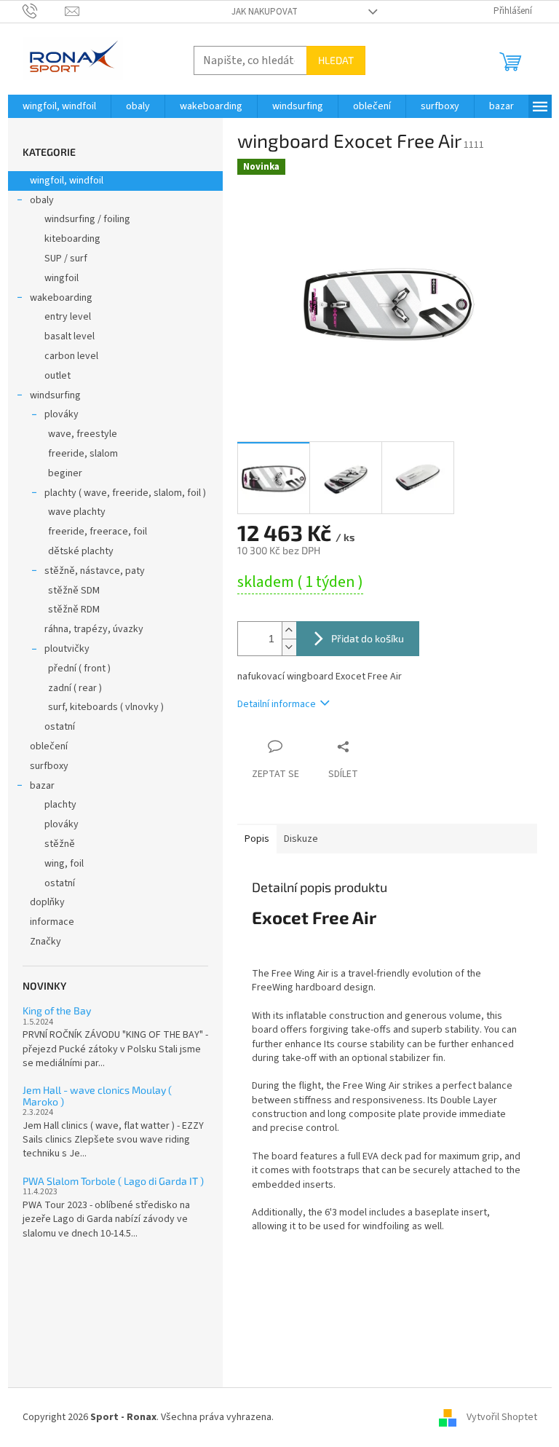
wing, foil (64, 863)
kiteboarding (72, 239)
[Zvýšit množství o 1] (289, 630)
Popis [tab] (257, 839)
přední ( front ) (79, 668)
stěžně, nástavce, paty (94, 571)
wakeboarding (61, 298)
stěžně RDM (74, 609)
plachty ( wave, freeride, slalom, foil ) (125, 493)
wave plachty (77, 512)
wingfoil (61, 278)
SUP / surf (65, 258)
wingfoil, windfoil (66, 180)
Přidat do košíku (367, 638)
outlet (57, 375)
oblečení (49, 746)
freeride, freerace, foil (97, 531)
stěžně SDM (74, 590)
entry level (67, 316)
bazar (42, 785)
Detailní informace (276, 704)
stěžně (59, 844)
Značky (45, 941)
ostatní (59, 726)
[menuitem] (59, 106)
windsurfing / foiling (87, 219)
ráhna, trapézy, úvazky (93, 629)
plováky (61, 414)
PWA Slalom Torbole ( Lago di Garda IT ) (113, 1180)
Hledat (336, 60)
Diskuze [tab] (301, 839)
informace (52, 922)
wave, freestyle (82, 434)
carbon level (71, 356)
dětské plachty (81, 551)
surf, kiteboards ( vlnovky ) (106, 707)
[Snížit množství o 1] (289, 647)
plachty (60, 804)
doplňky (47, 902)
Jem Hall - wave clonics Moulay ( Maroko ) (97, 1095)
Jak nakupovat (264, 11)
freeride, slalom (83, 453)
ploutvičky (67, 649)
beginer (65, 473)
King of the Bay (57, 1010)
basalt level (69, 336)
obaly (42, 200)
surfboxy (49, 766)
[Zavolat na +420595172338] (44, 10)
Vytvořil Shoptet (502, 1417)
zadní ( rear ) (75, 688)
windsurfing (55, 395)
